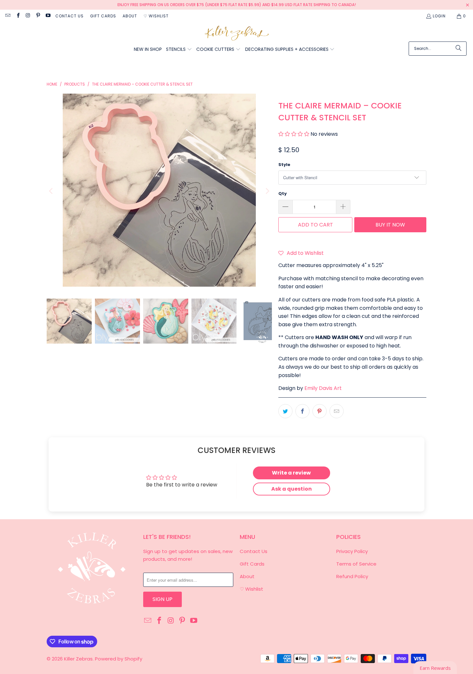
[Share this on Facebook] (302, 411)
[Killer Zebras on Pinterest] (38, 16)
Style (284, 165)
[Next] (267, 191)
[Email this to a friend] (336, 411)
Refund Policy (352, 576)
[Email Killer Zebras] (7, 16)
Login (439, 16)
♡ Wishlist (156, 16)
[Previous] (51, 191)
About (130, 16)
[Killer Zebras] (237, 34)
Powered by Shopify (118, 658)
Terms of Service (356, 563)
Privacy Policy (352, 551)
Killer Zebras (78, 658)
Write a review (291, 472)
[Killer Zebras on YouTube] (48, 16)
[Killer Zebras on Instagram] (28, 16)
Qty (282, 193)
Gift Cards (103, 16)
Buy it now (390, 224)
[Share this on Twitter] (285, 411)
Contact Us (69, 16)
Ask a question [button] (291, 489)
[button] (179, 50)
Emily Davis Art (323, 388)
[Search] (458, 49)
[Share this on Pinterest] (319, 411)
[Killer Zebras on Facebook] (17, 16)
